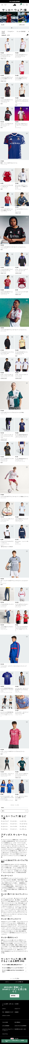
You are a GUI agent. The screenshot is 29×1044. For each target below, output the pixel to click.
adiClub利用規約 (5, 1025)
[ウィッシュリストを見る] (5, 4)
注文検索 (16, 1003)
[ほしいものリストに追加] (12, 40)
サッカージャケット (5, 826)
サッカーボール (23, 823)
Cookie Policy (5, 1033)
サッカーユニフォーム (5, 829)
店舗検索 (16, 1012)
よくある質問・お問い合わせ (8, 1004)
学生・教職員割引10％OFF (7, 1012)
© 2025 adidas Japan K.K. (14, 1042)
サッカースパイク (14, 824)
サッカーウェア (5, 821)
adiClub (4, 1008)
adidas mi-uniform (6, 1015)
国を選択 (16, 1038)
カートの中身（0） (20, 981)
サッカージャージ (5, 824)
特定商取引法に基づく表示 (20, 1029)
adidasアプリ (17, 1008)
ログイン (7, 981)
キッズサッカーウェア (23, 826)
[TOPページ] (14, 5)
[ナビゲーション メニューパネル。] (2, 4)
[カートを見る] (26, 4)
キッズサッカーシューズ (23, 829)
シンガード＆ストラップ (23, 821)
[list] (14, 31)
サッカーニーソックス (14, 829)
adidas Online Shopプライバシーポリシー (8, 1030)
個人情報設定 (17, 1022)
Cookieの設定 (5, 1022)
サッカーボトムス (14, 821)
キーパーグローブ (14, 826)
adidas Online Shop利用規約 (20, 1025)
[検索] (23, 4)
